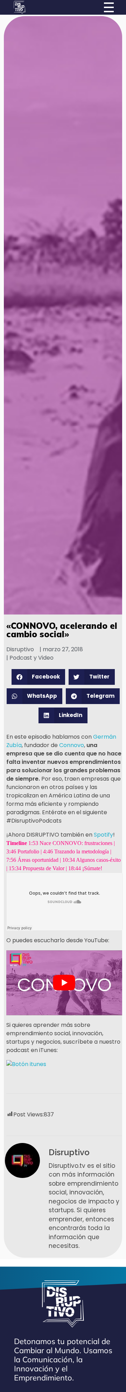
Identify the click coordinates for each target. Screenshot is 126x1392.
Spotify (103, 835)
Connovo (71, 745)
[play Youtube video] (64, 982)
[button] (38, 677)
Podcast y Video (31, 658)
